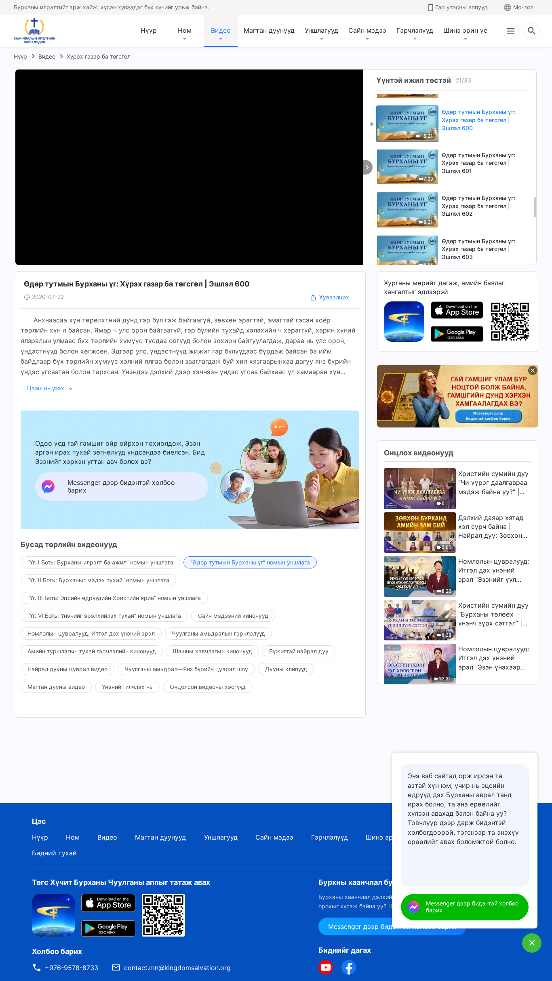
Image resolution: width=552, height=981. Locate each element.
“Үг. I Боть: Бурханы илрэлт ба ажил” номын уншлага (100, 562)
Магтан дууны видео (56, 686)
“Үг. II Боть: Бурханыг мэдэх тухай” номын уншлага (98, 580)
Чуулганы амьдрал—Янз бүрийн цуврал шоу (186, 668)
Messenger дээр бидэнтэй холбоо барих (472, 907)
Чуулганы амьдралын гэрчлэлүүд (218, 633)
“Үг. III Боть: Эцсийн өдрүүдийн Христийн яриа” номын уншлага (114, 597)
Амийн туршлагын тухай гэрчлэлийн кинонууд (91, 651)
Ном (185, 30)
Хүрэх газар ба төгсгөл (99, 56)
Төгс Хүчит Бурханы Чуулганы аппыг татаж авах (121, 882)
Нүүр (149, 30)
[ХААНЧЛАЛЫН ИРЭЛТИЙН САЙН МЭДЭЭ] (37, 31)
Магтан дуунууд (269, 30)
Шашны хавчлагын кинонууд (212, 651)
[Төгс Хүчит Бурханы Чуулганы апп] (404, 321)
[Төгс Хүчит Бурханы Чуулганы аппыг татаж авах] (53, 915)
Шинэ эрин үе (465, 30)
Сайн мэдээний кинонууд (233, 615)
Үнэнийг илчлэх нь (127, 686)
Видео (221, 30)
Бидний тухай (54, 853)
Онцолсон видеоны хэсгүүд (208, 686)
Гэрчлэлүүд (414, 30)
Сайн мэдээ (367, 30)
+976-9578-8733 (71, 968)
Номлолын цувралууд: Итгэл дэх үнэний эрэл (91, 633)
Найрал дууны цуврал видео (67, 668)
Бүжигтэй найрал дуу (299, 651)
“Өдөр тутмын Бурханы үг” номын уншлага (250, 562)
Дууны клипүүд (286, 668)
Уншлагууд (321, 30)
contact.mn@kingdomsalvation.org (177, 968)
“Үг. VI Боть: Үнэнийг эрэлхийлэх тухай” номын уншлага (104, 615)
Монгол (523, 7)
